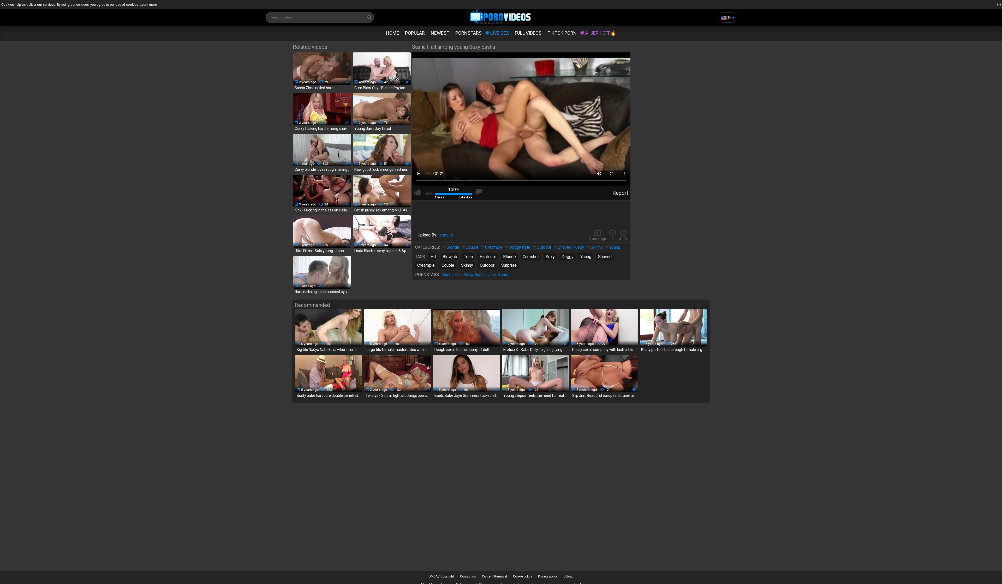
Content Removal (494, 576)
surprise (509, 265)
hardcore (488, 256)
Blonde (452, 247)
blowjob (450, 256)
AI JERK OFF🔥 (600, 33)
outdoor (487, 265)
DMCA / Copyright (441, 576)
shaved (605, 256)
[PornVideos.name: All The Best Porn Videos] (500, 17)
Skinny (597, 247)
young (585, 256)
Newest (440, 33)
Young (614, 247)
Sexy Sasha (475, 274)
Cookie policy (522, 576)
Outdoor (544, 247)
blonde (509, 256)
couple (448, 265)
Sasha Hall (452, 274)
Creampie (494, 247)
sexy (550, 256)
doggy (568, 256)
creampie (426, 265)
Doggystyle (519, 247)
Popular (415, 33)
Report (620, 193)
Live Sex (499, 33)
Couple (472, 247)
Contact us (468, 576)
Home (392, 33)
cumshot (531, 256)
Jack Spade (499, 274)
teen (468, 256)
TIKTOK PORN (562, 33)
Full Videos (528, 33)
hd (433, 256)
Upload (569, 576)
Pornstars (468, 33)
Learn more (148, 5)
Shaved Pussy (571, 247)
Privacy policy (548, 576)
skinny (467, 265)
